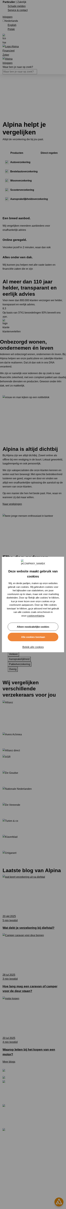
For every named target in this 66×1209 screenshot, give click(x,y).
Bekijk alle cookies (33, 647)
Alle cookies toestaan (33, 637)
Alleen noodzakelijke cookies (33, 626)
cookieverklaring (35, 615)
